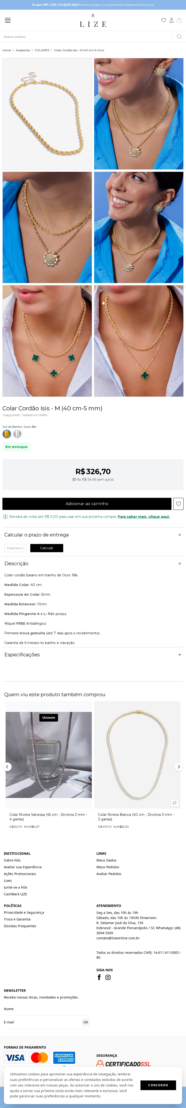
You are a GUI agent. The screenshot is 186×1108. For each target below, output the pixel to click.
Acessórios (23, 50)
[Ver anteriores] (8, 766)
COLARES (42, 50)
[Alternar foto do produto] (174, 803)
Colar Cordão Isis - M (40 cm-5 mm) (79, 50)
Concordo (158, 1085)
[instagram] (108, 977)
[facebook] (99, 977)
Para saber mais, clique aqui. (144, 516)
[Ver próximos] (178, 766)
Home (6, 50)
